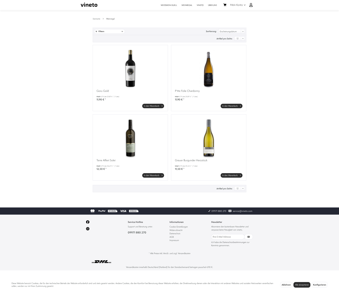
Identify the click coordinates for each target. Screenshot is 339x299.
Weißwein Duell (169, 5)
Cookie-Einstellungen (179, 226)
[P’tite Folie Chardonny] (208, 68)
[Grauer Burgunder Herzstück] (208, 138)
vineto (200, 5)
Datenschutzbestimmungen (234, 242)
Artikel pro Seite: (224, 38)
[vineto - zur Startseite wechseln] (89, 5)
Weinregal (187, 5)
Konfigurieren (319, 284)
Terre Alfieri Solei (106, 160)
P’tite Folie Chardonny (187, 91)
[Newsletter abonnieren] (248, 236)
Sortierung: (211, 31)
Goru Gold (103, 91)
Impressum (174, 240)
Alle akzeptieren (302, 284)
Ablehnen (286, 284)
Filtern (101, 31)
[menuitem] (242, 5)
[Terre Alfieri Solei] (130, 138)
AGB (172, 237)
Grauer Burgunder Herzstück (191, 160)
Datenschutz (175, 233)
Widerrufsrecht (176, 230)
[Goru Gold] (130, 68)
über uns (212, 5)
